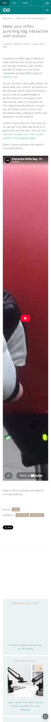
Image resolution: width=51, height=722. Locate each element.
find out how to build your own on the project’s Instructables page (24, 134)
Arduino (22, 515)
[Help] (45, 716)
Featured (37, 515)
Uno (15, 509)
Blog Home (8, 18)
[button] (47, 3)
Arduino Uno (10, 76)
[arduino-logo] (6, 10)
